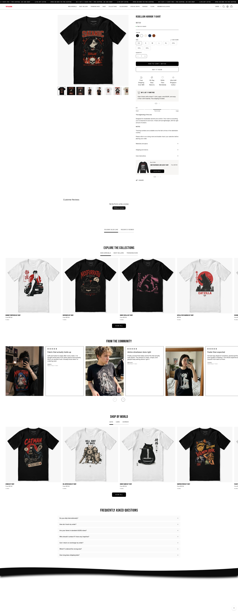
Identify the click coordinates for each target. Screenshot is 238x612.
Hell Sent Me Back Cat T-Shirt (69, 484)
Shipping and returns (142, 150)
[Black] (137, 35)
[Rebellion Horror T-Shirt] (62, 91)
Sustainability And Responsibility (106, 585)
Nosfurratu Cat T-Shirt (68, 315)
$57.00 (179, 317)
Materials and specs (142, 143)
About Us (124, 582)
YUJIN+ (98, 593)
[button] (104, 6)
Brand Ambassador (102, 579)
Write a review (119, 208)
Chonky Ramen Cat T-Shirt (126, 484)
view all (119, 326)
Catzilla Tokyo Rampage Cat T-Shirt (185, 315)
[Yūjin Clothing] (9, 6)
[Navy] (149, 35)
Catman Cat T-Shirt (10, 484)
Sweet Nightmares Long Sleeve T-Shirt (159, 165)
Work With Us (100, 582)
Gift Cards (124, 588)
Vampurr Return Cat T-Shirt (183, 484)
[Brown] (153, 35)
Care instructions (141, 156)
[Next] (123, 400)
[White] (141, 35)
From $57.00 (9, 317)
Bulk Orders (125, 591)
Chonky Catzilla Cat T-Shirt (126, 315)
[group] (119, 289)
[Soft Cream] (145, 35)
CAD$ (217, 6)
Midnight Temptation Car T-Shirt (13, 315)
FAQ (122, 579)
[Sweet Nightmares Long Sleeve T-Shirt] (143, 167)
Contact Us (124, 585)
